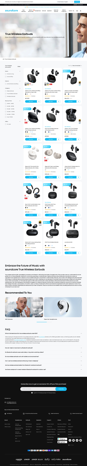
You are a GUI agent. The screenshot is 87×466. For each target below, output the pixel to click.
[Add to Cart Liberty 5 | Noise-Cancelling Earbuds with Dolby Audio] (78, 101)
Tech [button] (69, 420)
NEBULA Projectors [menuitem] (64, 11)
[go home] (11, 10)
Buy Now (31, 101)
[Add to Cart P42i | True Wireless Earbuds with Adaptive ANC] (59, 139)
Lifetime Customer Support (77, 413)
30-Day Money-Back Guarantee (31, 413)
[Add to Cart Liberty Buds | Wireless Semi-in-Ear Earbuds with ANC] (78, 177)
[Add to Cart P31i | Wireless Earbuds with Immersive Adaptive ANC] (78, 215)
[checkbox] (5, 73)
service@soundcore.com (11, 402)
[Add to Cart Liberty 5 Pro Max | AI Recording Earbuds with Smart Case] (59, 101)
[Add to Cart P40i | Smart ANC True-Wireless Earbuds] (59, 215)
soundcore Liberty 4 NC (20, 340)
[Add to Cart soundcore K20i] (78, 253)
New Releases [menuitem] (24, 11)
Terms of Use (43, 392)
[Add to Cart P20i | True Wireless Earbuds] (59, 253)
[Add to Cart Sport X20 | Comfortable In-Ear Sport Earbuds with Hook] (39, 215)
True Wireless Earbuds (10, 59)
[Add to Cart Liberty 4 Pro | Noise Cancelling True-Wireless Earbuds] (39, 139)
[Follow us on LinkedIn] (80, 440)
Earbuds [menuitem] (44, 10)
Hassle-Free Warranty (55, 413)
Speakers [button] (38, 420)
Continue (77, 1)
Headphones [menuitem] (38, 10)
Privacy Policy (52, 392)
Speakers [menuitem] (49, 10)
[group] (33, 98)
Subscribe (61, 389)
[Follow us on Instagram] (70, 440)
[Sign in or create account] (80, 11)
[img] (28, 451)
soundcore (42, 337)
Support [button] (49, 420)
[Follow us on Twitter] (77, 440)
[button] (65, 2)
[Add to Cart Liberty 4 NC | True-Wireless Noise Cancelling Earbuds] (78, 139)
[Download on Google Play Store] (62, 439)
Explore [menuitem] (70, 10)
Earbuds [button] (28, 420)
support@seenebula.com (11, 403)
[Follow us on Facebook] (73, 440)
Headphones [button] (18, 420)
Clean (19, 66)
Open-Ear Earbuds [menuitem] (56, 11)
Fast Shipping (9, 413)
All (3, 59)
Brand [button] (6, 420)
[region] (43, 341)
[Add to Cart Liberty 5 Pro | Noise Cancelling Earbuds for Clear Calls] (39, 101)
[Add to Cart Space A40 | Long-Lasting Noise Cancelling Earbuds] (39, 253)
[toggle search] (73, 11)
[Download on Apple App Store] (62, 442)
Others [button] (59, 420)
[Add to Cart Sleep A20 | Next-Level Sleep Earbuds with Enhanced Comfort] (59, 177)
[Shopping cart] (77, 11)
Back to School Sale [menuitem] (30, 11)
